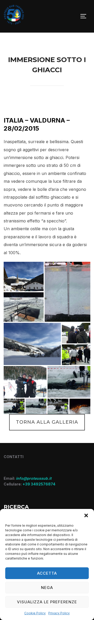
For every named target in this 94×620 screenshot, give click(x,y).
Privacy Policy (59, 613)
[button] (86, 515)
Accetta (47, 573)
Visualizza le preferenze (47, 601)
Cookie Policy (35, 613)
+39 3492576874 (38, 484)
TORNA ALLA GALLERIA (47, 422)
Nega (47, 587)
